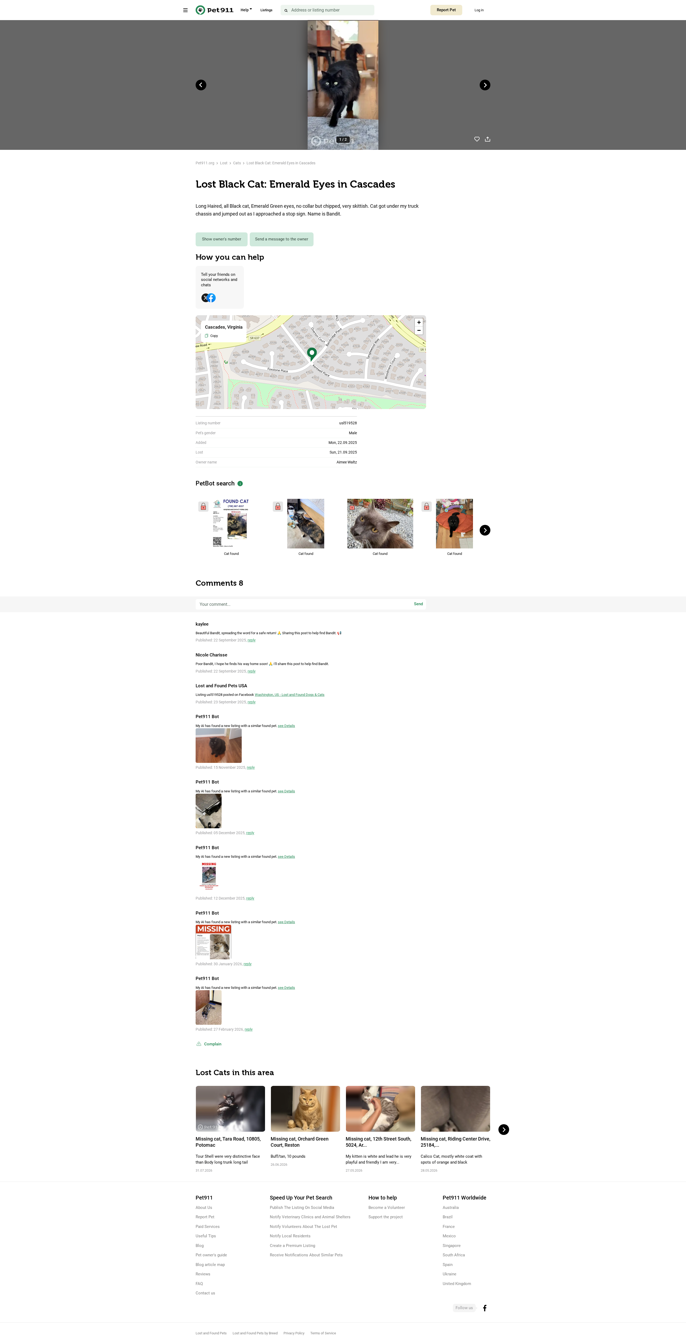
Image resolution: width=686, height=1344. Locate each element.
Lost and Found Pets (211, 1333)
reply (252, 640)
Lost (224, 163)
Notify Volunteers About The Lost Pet (303, 1226)
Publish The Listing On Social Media (302, 1207)
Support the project (385, 1217)
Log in (479, 10)
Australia (451, 1207)
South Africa (454, 1255)
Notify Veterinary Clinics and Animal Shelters (310, 1217)
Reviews (203, 1274)
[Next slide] (485, 85)
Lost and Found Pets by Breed (255, 1333)
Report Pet (446, 10)
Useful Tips (206, 1236)
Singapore (452, 1245)
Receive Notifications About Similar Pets (306, 1255)
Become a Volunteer (386, 1207)
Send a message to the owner (281, 239)
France (449, 1226)
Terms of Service (323, 1333)
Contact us (205, 1293)
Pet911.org (205, 163)
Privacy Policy (294, 1333)
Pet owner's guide (211, 1255)
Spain (448, 1264)
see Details (286, 726)
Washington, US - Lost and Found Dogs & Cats (290, 695)
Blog (200, 1245)
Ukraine (449, 1274)
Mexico (449, 1236)
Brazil (448, 1217)
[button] (312, 354)
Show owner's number (221, 239)
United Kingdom (457, 1283)
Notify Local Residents (290, 1236)
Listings (266, 10)
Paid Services (208, 1226)
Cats (237, 163)
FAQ (199, 1283)
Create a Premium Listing (292, 1245)
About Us (204, 1207)
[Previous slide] (201, 85)
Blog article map (210, 1264)
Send (418, 604)
